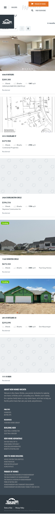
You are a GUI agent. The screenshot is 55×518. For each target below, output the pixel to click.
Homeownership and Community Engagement (19, 484)
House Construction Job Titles (14, 459)
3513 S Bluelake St (9, 136)
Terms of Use (8, 507)
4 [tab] (29, 68)
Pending (5, 223)
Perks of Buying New (10, 482)
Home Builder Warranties (12, 446)
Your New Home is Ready (12, 422)
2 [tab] (25, 68)
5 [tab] (32, 68)
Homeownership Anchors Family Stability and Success (21, 487)
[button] (5, 7)
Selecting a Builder (10, 433)
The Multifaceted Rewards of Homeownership (19, 475)
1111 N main (6, 376)
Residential (6, 90)
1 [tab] (22, 68)
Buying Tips (7, 415)
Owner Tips (7, 412)
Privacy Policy (19, 507)
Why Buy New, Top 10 (10, 441)
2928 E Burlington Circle (11, 197)
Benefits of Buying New (11, 449)
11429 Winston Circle (10, 259)
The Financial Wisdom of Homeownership (17, 479)
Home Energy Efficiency (11, 444)
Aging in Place (9, 466)
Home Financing (9, 461)
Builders (14, 7)
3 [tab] (27, 68)
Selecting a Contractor (12, 431)
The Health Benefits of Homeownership (16, 477)
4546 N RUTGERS (8, 74)
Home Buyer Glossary (11, 464)
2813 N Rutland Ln (9, 317)
